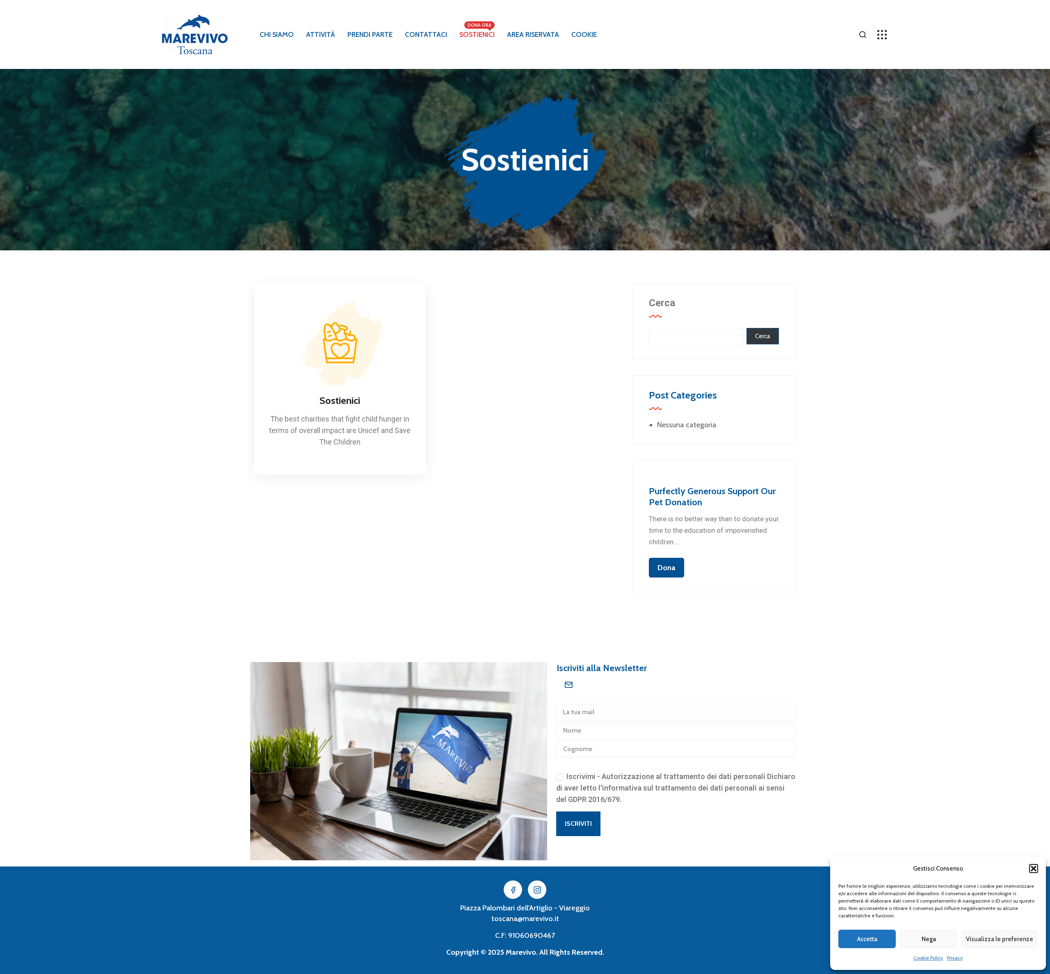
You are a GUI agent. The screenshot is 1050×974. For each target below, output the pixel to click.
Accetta (867, 939)
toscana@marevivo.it (525, 918)
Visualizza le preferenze (999, 939)
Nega (929, 939)
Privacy (955, 958)
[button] (1033, 868)
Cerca (662, 303)
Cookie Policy (928, 958)
